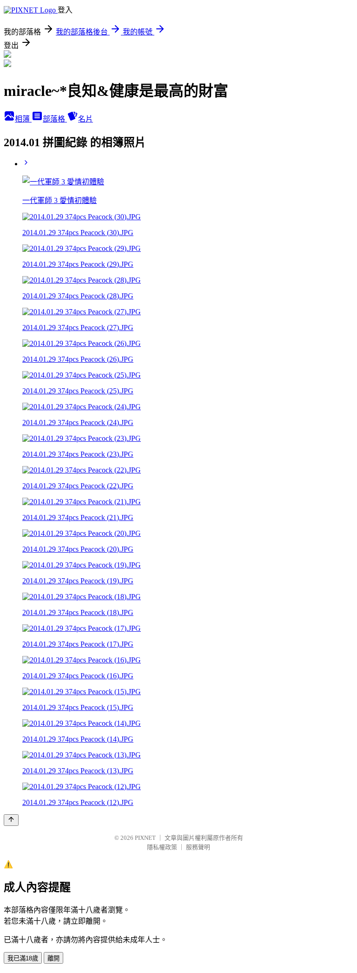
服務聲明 (198, 847)
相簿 (23, 119)
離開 (53, 958)
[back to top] (11, 820)
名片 (85, 119)
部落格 (55, 119)
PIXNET (145, 837)
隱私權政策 (162, 847)
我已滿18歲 (22, 958)
